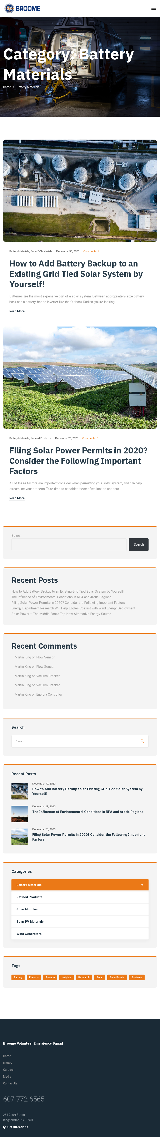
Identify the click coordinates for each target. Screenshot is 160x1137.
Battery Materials (19, 251)
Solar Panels (117, 977)
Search (16, 536)
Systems (137, 977)
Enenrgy (34, 977)
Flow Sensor (45, 657)
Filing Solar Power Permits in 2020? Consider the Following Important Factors (78, 460)
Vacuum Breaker (48, 676)
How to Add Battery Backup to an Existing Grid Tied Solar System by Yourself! (76, 274)
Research (84, 977)
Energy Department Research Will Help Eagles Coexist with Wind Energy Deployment (73, 608)
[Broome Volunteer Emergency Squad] (22, 8)
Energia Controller (49, 694)
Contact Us (10, 1083)
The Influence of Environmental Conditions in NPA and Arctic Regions (61, 597)
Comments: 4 (91, 251)
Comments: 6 (90, 438)
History (7, 1063)
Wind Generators (28, 934)
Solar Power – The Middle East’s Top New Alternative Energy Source (61, 614)
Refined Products (41, 438)
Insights (66, 977)
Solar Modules (27, 909)
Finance (50, 977)
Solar (100, 977)
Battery (18, 977)
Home (7, 87)
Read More (17, 311)
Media (7, 1076)
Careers (8, 1069)
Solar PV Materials (41, 251)
